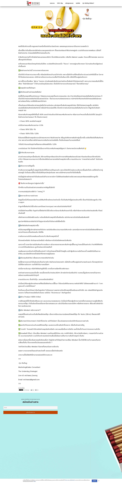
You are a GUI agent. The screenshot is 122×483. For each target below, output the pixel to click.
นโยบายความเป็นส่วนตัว (70, 480)
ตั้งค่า (34, 481)
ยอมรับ (94, 480)
